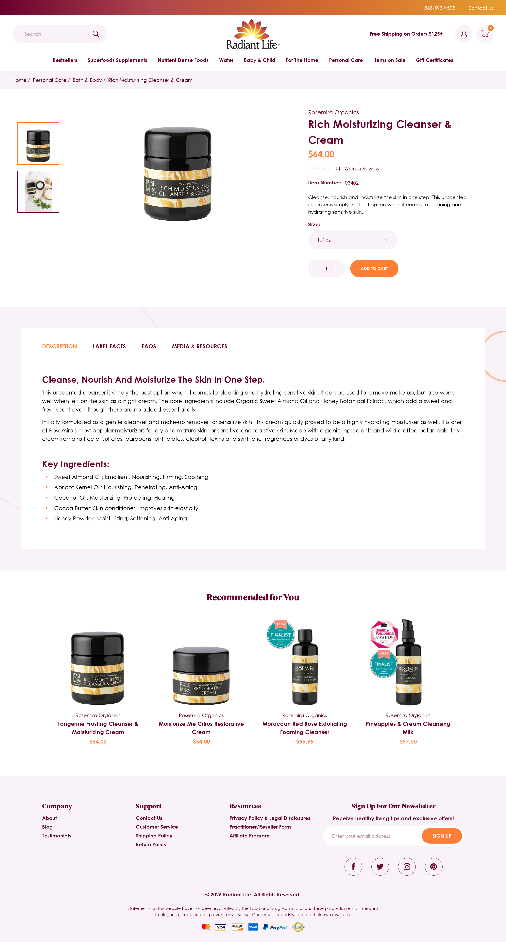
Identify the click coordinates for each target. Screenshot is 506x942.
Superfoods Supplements (117, 60)
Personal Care (346, 60)
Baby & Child (259, 60)
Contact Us (480, 8)
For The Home (302, 60)
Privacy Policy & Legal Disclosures (269, 818)
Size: (314, 224)
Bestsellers (65, 60)
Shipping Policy (154, 835)
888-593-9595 (439, 8)
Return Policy (151, 844)
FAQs (149, 346)
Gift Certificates (434, 60)
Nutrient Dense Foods (183, 60)
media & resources (199, 346)
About (49, 818)
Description (59, 346)
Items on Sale (389, 60)
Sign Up (441, 836)
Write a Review (362, 168)
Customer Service (157, 827)
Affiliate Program (249, 835)
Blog (47, 827)
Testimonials (56, 835)
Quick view (98, 653)
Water (226, 60)
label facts (109, 346)
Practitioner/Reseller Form (260, 827)
